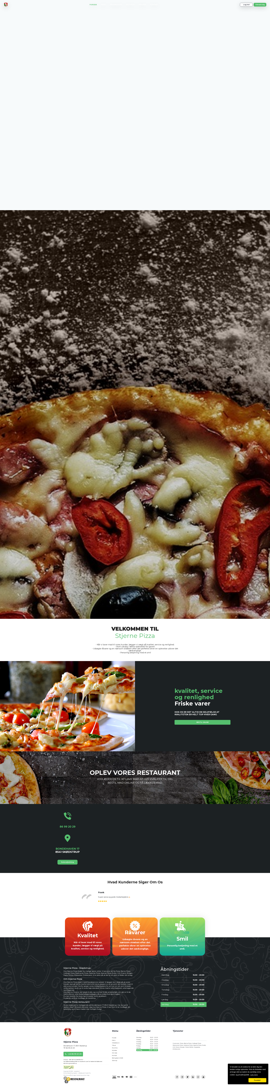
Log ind (246, 5)
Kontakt (154, 5)
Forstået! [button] (257, 1080)
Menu (103, 5)
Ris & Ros (130, 5)
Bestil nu (135, 934)
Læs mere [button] (254, 1075)
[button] (239, 1080)
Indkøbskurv (116, 5)
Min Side (142, 5)
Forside (93, 5)
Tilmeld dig (260, 5)
